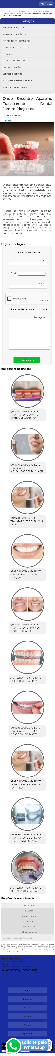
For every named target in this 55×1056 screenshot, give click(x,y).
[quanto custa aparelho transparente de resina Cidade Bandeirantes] (27, 706)
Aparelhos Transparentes (16, 41)
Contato (28, 1025)
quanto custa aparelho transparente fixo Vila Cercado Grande (25, 627)
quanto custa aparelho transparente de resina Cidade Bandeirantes (25, 731)
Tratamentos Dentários (15, 87)
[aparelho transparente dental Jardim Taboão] (27, 866)
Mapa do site (27, 1034)
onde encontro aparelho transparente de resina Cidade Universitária (26, 837)
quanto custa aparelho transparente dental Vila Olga (26, 521)
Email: (14, 273)
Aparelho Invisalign (13, 28)
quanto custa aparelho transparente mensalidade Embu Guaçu (26, 468)
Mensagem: (39, 317)
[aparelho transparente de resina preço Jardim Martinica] (27, 759)
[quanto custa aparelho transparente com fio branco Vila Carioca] (27, 390)
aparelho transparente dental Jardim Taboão (25, 889)
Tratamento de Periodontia (17, 80)
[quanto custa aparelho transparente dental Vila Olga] (27, 496)
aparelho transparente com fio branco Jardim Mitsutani (25, 574)
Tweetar (8, 120)
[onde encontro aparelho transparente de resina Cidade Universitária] (27, 813)
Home (27, 990)
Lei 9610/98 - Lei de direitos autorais (15, 952)
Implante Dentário (12, 67)
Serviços (27, 21)
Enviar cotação (26, 360)
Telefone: (40, 283)
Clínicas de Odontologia (16, 47)
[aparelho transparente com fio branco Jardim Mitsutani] (27, 550)
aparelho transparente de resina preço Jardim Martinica (25, 784)
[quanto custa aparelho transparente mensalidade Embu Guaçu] (27, 443)
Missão (27, 1008)
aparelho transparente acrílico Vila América (25, 679)
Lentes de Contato (13, 74)
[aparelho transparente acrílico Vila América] (27, 656)
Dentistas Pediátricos (14, 61)
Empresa (27, 999)
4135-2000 (12, 970)
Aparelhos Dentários (14, 34)
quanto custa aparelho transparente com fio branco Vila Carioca (25, 414)
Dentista (7, 54)
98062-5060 (30, 970)
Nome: (41, 260)
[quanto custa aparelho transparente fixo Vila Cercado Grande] (27, 603)
